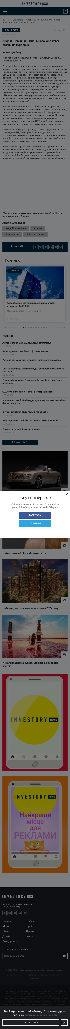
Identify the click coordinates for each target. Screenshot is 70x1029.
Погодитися (31, 1023)
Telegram (35, 523)
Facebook (35, 515)
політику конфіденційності (41, 1015)
